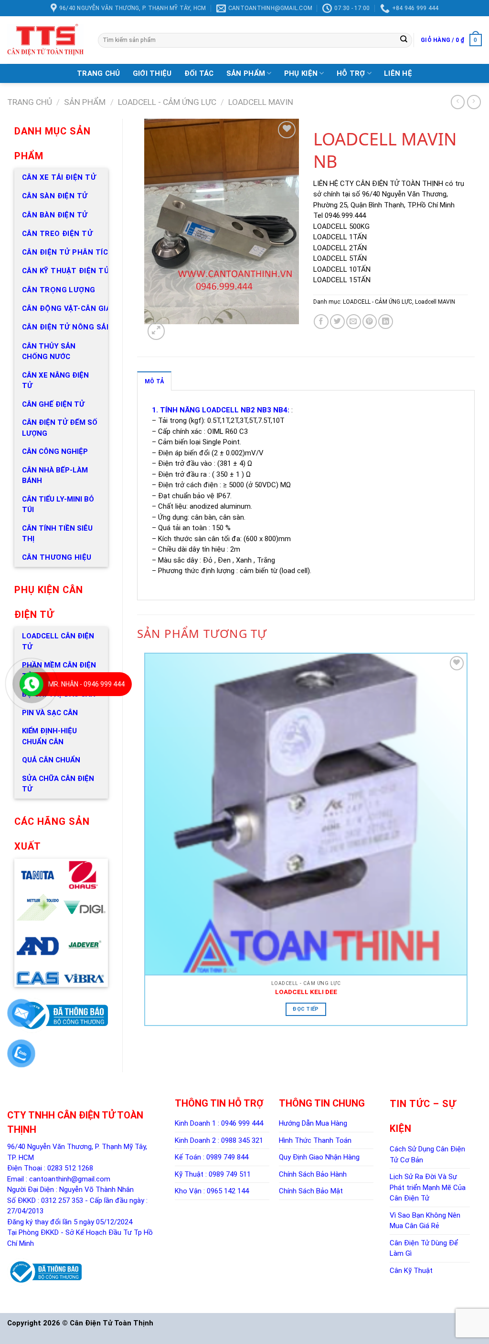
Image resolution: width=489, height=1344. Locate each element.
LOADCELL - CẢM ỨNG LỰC (167, 102)
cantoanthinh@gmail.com (69, 1179)
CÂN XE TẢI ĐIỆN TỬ (59, 177)
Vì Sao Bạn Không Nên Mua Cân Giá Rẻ (425, 1221)
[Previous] (146, 1049)
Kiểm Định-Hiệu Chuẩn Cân (49, 736)
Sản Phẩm (245, 73)
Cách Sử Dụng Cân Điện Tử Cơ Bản (427, 1154)
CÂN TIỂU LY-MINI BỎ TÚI (58, 504)
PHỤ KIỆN (301, 73)
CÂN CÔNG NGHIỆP (55, 451)
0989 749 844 (227, 1157)
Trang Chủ (98, 73)
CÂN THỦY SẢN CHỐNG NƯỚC (48, 351)
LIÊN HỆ (398, 73)
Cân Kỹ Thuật (411, 1270)
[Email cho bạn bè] (353, 321)
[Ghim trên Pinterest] (369, 321)
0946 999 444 (242, 1123)
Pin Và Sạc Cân (50, 712)
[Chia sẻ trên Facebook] (321, 321)
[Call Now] (31, 684)
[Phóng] (156, 330)
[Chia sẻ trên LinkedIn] (385, 321)
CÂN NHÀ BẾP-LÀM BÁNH (55, 475)
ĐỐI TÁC (199, 73)
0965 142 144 (228, 1191)
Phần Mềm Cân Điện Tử (59, 670)
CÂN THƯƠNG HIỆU (57, 557)
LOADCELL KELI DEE (306, 991)
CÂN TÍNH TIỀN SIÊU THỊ (57, 534)
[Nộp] (404, 40)
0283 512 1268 (70, 1168)
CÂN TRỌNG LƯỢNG (59, 290)
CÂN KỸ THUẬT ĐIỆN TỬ (65, 271)
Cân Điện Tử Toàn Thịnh (111, 1323)
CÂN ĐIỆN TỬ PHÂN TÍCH (67, 252)
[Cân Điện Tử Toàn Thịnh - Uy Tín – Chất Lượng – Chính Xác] (45, 40)
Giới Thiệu (152, 73)
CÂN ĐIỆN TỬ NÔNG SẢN (67, 327)
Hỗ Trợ (351, 73)
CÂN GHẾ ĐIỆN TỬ (53, 404)
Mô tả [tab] (154, 381)
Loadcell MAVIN (260, 102)
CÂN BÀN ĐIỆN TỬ (55, 215)
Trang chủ (29, 102)
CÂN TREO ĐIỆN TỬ (57, 233)
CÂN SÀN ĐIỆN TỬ (55, 196)
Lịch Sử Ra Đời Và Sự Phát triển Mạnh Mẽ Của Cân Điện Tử (428, 1187)
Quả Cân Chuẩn (51, 760)
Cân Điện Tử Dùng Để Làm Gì (424, 1248)
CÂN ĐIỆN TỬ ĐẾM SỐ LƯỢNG (59, 428)
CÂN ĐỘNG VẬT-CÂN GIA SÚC (75, 308)
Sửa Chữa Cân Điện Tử (58, 784)
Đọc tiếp (306, 1009)
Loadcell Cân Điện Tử (58, 641)
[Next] (171, 333)
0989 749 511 (230, 1174)
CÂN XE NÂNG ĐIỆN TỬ (55, 380)
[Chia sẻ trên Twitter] (337, 321)
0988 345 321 (242, 1140)
